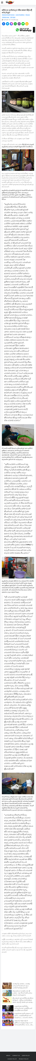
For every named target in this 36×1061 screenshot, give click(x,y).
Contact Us (16, 1055)
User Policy (26, 1055)
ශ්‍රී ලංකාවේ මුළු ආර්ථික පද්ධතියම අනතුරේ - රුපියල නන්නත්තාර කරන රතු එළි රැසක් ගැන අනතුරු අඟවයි (23, 1000)
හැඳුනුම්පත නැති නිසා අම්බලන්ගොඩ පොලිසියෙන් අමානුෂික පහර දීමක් (23, 1008)
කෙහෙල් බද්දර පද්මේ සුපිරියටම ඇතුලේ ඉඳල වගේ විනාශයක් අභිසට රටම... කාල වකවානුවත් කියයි (23, 1023)
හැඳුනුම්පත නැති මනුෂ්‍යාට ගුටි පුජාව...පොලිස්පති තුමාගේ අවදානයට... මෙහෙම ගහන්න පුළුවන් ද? (23, 1016)
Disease (28, 15)
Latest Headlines (20, 15)
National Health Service (8, 15)
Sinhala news (5, 17)
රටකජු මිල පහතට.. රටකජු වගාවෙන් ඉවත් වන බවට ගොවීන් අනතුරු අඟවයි (21, 986)
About (8, 1055)
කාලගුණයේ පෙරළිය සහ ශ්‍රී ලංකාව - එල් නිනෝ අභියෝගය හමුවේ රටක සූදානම (22, 993)
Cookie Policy (12, 1059)
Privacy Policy (24, 1059)
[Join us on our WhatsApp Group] (23, 30)
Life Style (12, 17)
